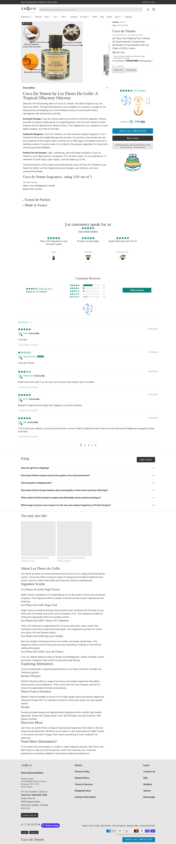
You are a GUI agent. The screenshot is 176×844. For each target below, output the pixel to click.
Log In (146, 765)
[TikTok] (22, 825)
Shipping (128, 17)
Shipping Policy (83, 790)
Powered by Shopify (123, 834)
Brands (109, 17)
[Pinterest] (32, 825)
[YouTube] (39, 825)
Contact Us (149, 771)
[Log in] (147, 9)
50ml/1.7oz (118, 70)
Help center (146, 459)
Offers (95, 17)
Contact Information (85, 797)
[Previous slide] (24, 52)
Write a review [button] (137, 290)
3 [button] (88, 445)
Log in (153, 2)
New (46, 17)
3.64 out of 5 (45, 288)
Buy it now (133, 138)
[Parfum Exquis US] (28, 9)
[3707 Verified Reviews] (133, 171)
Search (78, 765)
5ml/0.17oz (131, 70)
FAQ (145, 778)
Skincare (38, 17)
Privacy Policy (82, 771)
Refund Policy (82, 778)
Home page (149, 797)
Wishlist (147, 784)
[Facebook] (29, 825)
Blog (102, 17)
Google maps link (30, 815)
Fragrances (25, 17)
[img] (88, 228)
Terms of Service (84, 784)
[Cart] (152, 9)
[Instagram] (25, 825)
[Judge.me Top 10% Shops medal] (127, 111)
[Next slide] (105, 52)
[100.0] (88, 308)
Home (114, 25)
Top (55, 17)
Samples (74, 17)
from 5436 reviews (88, 231)
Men (63, 17)
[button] (132, 61)
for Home (83, 17)
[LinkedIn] (35, 825)
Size (118, 66)
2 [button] (84, 445)
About (117, 17)
